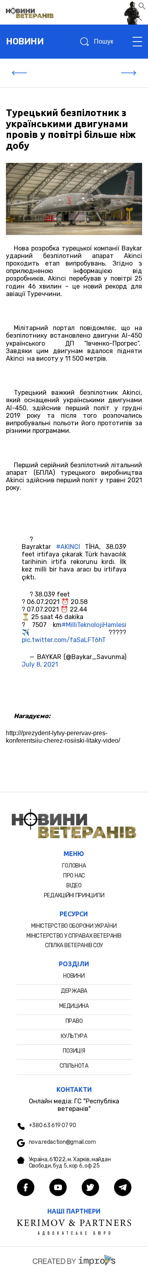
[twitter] (90, 1188)
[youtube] (58, 1188)
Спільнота (74, 1066)
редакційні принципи (74, 895)
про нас (74, 875)
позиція (74, 1050)
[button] (142, 7)
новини (24, 41)
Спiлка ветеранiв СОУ (74, 945)
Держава (74, 991)
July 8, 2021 (40, 664)
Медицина (74, 1006)
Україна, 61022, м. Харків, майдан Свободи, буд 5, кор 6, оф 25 (70, 1163)
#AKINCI (68, 546)
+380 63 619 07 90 (52, 1125)
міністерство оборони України (73, 926)
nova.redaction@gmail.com (62, 1142)
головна (74, 865)
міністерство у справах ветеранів (73, 936)
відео (74, 885)
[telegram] (122, 1188)
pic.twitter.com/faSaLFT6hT (64, 640)
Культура (74, 1036)
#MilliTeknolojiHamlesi (94, 625)
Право (74, 1021)
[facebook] (25, 1188)
